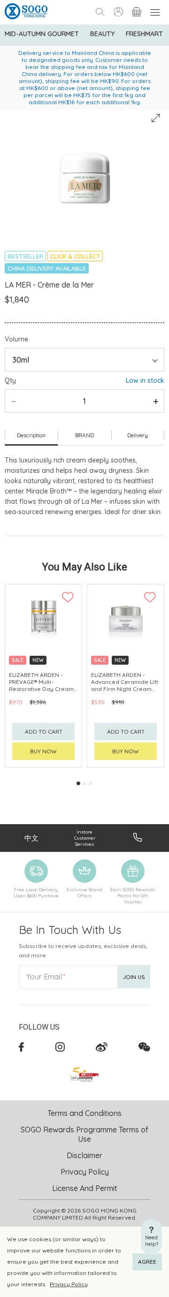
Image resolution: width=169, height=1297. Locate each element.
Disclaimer (84, 1155)
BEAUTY (102, 34)
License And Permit (84, 1188)
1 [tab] (78, 783)
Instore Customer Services (84, 838)
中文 (31, 838)
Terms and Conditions (84, 1113)
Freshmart (144, 34)
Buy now (43, 751)
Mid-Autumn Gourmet (42, 34)
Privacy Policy (69, 1284)
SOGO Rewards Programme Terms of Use (84, 1134)
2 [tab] (84, 783)
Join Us (134, 976)
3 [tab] (90, 783)
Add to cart (43, 731)
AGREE (147, 1261)
